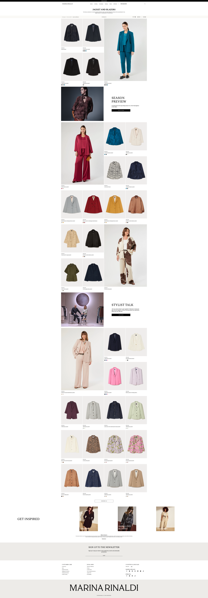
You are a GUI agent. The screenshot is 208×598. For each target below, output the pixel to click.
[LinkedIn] (137, 571)
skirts (102, 536)
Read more (104, 538)
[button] (104, 501)
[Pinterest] (135, 571)
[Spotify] (140, 571)
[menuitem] (91, 3)
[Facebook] (126, 571)
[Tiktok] (143, 571)
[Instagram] (129, 571)
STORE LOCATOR (104, 0)
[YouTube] (132, 571)
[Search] (145, 4)
